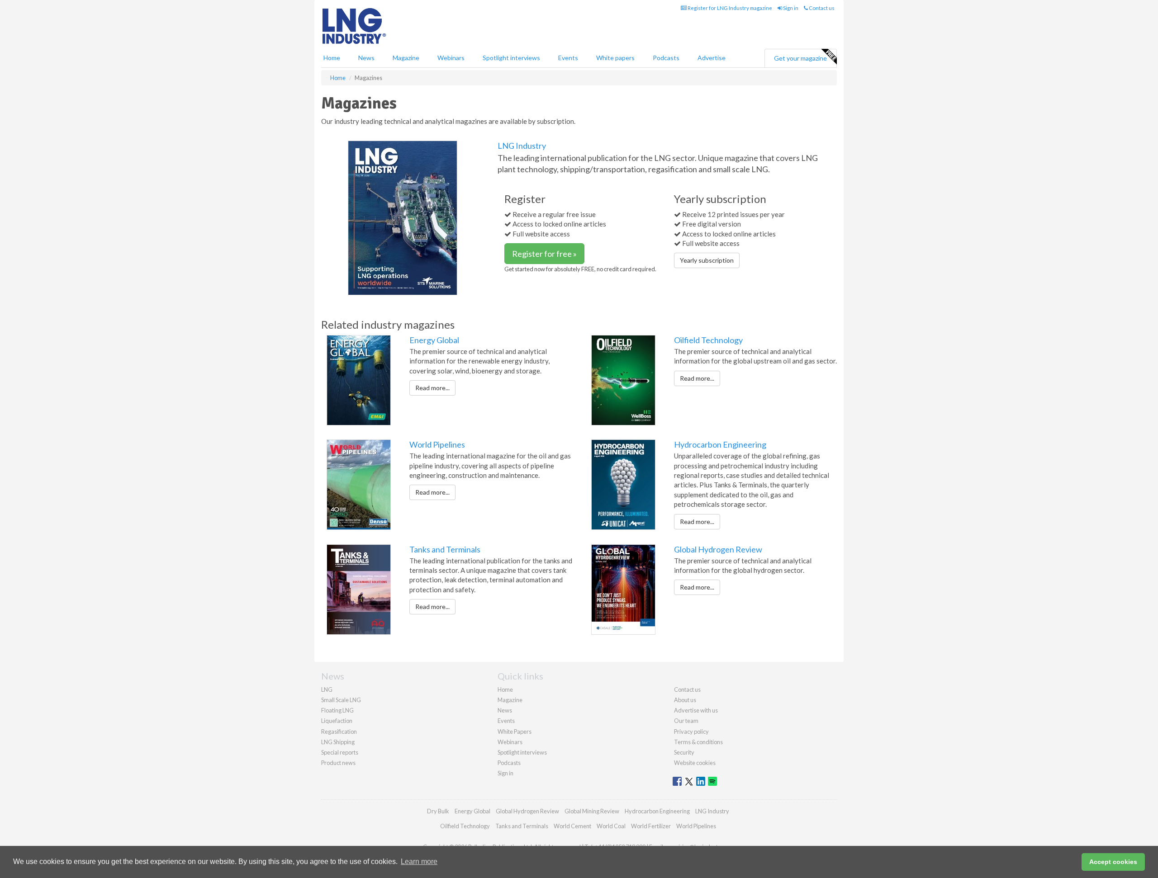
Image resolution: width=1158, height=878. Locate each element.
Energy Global (434, 340)
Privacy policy (691, 731)
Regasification (339, 731)
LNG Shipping (338, 742)
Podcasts (666, 57)
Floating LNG (337, 710)
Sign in (790, 8)
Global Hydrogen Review (718, 549)
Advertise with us (696, 710)
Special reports (339, 752)
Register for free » (544, 254)
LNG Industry (522, 146)
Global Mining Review (592, 811)
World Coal (611, 826)
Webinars (451, 57)
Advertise (712, 57)
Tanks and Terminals (444, 549)
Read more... (432, 388)
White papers (615, 57)
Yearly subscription (707, 260)
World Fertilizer (651, 826)
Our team (686, 720)
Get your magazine (800, 58)
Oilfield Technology (708, 340)
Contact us (821, 8)
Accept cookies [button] (1113, 861)
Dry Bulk (438, 811)
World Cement (572, 826)
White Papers (515, 731)
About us (685, 699)
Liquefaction (336, 720)
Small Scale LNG (341, 699)
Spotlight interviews (511, 57)
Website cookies (695, 762)
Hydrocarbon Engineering (720, 444)
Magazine (406, 57)
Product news (338, 762)
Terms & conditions (698, 742)
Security (684, 752)
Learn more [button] (419, 861)
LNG (326, 689)
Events (568, 57)
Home (331, 57)
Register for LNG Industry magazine (729, 8)
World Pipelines (437, 444)
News (505, 710)
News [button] (366, 57)
